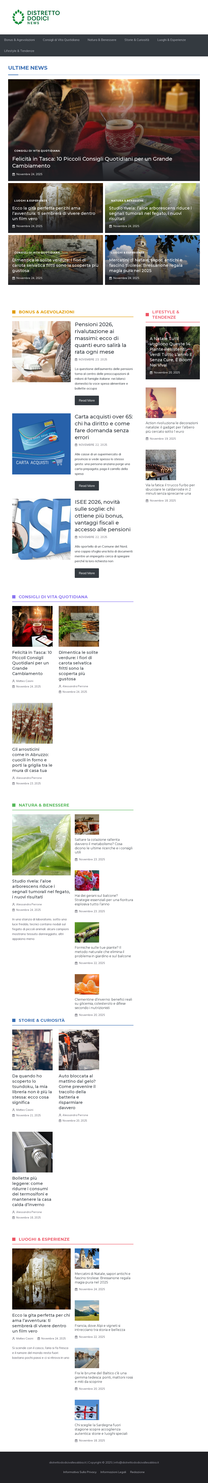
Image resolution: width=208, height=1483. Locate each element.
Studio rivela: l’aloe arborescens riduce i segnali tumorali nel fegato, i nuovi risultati (150, 213)
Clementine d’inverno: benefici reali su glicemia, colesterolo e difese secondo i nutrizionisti (103, 1004)
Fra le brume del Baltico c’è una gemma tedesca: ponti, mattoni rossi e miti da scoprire (104, 1377)
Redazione (137, 1472)
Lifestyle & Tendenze (19, 51)
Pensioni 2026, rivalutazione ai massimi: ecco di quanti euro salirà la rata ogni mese (100, 338)
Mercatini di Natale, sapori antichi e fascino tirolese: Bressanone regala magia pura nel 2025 (146, 265)
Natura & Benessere (102, 40)
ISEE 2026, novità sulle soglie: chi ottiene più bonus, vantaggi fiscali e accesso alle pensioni (103, 516)
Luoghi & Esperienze (171, 40)
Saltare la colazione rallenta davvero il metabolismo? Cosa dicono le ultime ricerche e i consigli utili (103, 846)
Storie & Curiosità (137, 40)
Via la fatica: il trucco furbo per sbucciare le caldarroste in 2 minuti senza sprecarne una (170, 489)
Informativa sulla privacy (79, 1472)
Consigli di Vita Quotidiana (61, 40)
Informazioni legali (113, 1472)
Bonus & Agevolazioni (19, 40)
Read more (87, 400)
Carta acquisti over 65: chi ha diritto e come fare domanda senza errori (104, 426)
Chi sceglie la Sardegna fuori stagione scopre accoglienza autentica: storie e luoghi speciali (101, 1429)
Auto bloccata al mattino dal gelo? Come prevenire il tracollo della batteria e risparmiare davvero (77, 1092)
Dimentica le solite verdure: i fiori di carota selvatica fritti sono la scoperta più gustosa (55, 265)
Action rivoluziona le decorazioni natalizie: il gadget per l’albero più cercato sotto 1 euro (172, 427)
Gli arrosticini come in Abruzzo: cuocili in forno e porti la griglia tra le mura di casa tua (32, 760)
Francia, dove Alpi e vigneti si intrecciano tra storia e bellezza (100, 1328)
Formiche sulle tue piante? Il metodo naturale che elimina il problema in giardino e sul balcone (103, 952)
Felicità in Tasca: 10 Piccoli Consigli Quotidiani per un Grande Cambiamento (32, 663)
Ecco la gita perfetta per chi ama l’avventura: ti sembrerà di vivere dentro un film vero (53, 213)
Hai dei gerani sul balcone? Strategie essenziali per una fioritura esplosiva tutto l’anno (104, 900)
